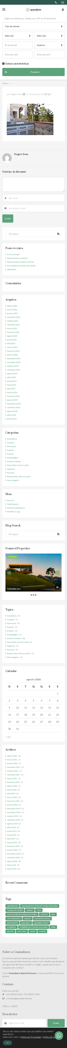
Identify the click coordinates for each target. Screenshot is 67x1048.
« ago (8, 736)
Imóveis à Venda (14, 461)
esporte (27, 918)
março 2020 (12, 347)
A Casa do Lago (13, 254)
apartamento (12, 906)
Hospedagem (12, 457)
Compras (11, 442)
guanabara (26, 923)
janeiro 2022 (12, 313)
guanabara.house (41, 923)
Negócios (11, 469)
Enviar (56, 1023)
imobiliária (11, 927)
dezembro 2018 (13, 404)
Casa (39, 910)
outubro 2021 (12, 321)
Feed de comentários (16, 508)
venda (32, 931)
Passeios (10, 473)
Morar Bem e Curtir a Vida (18, 465)
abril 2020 (11, 343)
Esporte (10, 450)
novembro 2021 (13, 317)
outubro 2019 (12, 366)
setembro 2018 (13, 407)
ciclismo (44, 914)
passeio (10, 931)
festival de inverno (42, 918)
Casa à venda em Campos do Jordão (22, 914)
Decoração (11, 446)
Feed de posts (13, 504)
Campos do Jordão (15, 910)
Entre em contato (10, 990)
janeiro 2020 (12, 355)
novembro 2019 (13, 362)
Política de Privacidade (31, 1037)
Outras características (17, 63)
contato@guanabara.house (19, 998)
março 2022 (12, 309)
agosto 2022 (12, 306)
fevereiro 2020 (13, 351)
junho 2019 (12, 381)
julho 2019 (11, 377)
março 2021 (12, 328)
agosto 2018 (12, 411)
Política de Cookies (52, 1037)
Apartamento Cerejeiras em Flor (20, 262)
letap (53, 927)
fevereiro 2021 (13, 332)
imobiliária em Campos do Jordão (33, 927)
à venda (42, 931)
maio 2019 (11, 385)
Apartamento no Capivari (17, 258)
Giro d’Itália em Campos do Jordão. (21, 265)
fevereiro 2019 (13, 396)
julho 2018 (11, 415)
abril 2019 (11, 388)
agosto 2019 (12, 373)
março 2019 (12, 392)
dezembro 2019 (13, 358)
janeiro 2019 (12, 400)
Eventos (10, 454)
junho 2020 (12, 340)
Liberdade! (11, 269)
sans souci (21, 931)
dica (53, 914)
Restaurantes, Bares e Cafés (19, 476)
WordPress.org (13, 511)
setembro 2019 (13, 370)
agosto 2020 (12, 336)
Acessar (10, 500)
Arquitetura (12, 439)
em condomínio (13, 918)
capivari (29, 910)
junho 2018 (12, 419)
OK (7, 1043)
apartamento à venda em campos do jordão (39, 906)
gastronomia (12, 923)
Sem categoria (13, 480)
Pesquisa (34, 72)
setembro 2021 (13, 324)
